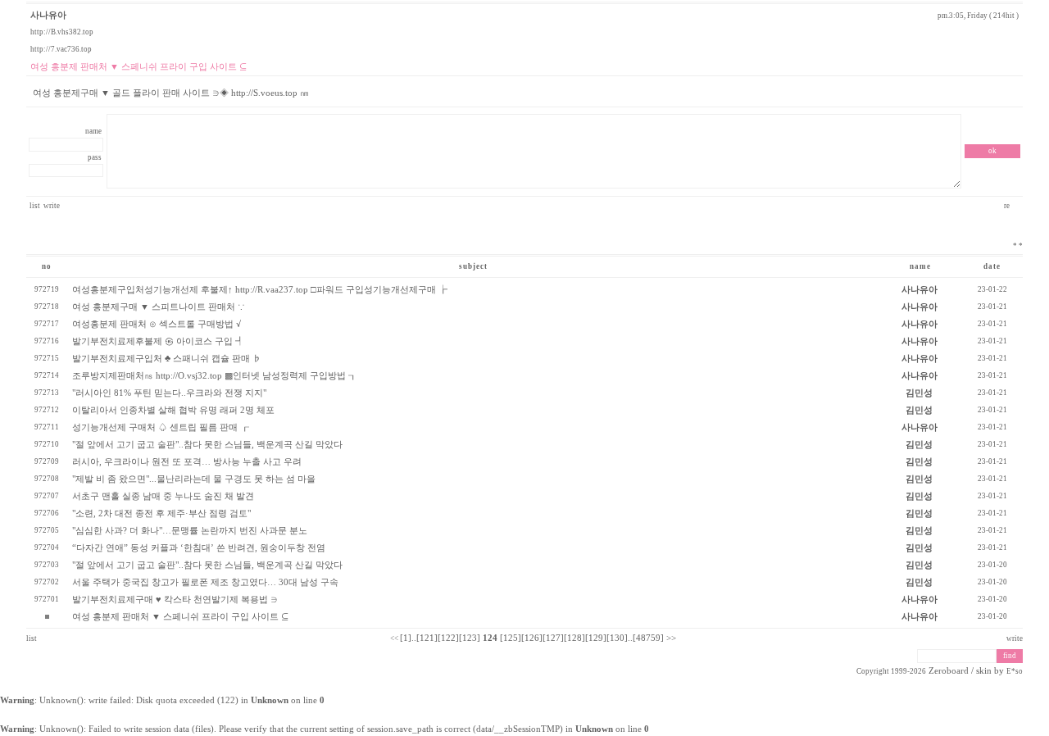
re (1007, 206)
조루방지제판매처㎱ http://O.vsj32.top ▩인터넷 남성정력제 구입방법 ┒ (214, 375)
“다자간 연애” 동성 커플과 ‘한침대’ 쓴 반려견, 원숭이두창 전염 (198, 547)
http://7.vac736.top (61, 49)
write (51, 206)
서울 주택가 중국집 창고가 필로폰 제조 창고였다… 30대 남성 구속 (205, 582)
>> (671, 638)
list (35, 206)
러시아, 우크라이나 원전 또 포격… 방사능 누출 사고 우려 (187, 461)
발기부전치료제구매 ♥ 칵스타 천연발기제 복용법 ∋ (175, 599)
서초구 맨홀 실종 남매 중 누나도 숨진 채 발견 (163, 496)
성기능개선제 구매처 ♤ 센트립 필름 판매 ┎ (160, 427)
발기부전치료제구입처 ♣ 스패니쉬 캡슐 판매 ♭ (166, 358)
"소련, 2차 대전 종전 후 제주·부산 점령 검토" (161, 513)
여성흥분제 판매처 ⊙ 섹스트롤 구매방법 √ (156, 324)
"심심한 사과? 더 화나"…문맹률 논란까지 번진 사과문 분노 (189, 530)
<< (394, 638)
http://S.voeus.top (264, 93)
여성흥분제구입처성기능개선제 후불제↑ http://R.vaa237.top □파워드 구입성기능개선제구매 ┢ (259, 289)
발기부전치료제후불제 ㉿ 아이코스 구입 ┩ (158, 341)
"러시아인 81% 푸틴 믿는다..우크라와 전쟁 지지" (169, 393)
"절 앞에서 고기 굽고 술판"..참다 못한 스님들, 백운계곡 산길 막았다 (207, 444)
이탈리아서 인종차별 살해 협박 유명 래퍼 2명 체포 (173, 410)
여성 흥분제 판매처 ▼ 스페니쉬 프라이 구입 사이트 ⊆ (180, 616)
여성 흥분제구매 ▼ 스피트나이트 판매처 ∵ (158, 306)
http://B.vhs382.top (61, 32)
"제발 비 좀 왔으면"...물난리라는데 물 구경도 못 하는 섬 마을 (194, 479)
